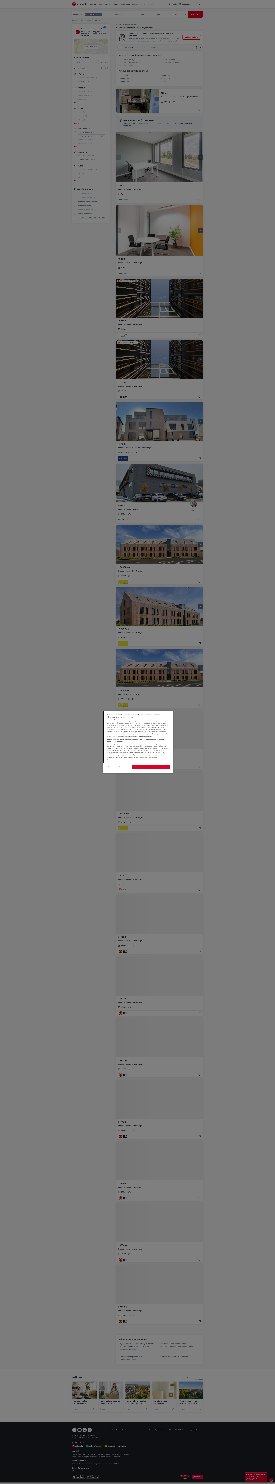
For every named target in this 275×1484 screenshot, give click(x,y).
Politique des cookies (145, 736)
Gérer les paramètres (115, 767)
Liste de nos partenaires (115, 760)
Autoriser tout (151, 767)
